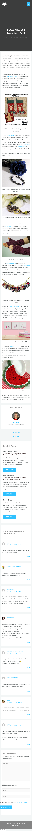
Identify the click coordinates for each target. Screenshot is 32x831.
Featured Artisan (16, 454)
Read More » (9, 469)
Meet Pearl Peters (8, 475)
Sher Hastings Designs (13, 76)
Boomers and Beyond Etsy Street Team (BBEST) (14, 453)
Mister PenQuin (22, 146)
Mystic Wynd (10, 135)
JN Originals (26, 144)
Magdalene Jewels (11, 263)
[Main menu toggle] (28, 4)
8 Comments (5, 55)
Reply (28, 556)
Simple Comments (22, 802)
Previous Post (16, 432)
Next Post (16, 436)
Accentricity (10, 224)
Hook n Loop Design (13, 306)
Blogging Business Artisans (9, 502)
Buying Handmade (15, 55)
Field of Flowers (8, 500)
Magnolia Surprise (14, 346)
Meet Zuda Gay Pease (10, 451)
